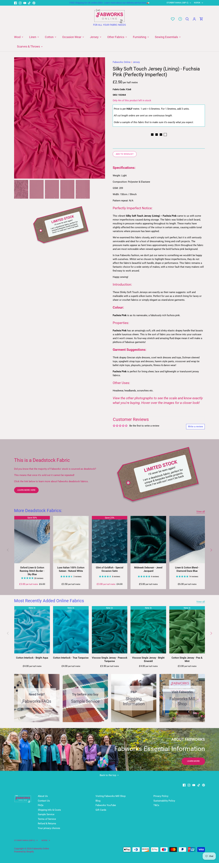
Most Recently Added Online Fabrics (49, 600)
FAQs (40, 805)
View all (200, 511)
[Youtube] (24, 2)
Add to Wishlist (125, 154)
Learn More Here (26, 490)
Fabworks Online (122, 62)
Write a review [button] (195, 426)
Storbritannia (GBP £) (178, 3)
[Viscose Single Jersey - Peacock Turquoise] (109, 630)
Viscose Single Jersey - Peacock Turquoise (109, 659)
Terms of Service (47, 819)
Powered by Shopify (24, 851)
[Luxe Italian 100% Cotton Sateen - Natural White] (71, 539)
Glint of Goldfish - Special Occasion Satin (109, 569)
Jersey (136, 62)
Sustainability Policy (164, 800)
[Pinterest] (34, 2)
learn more (193, 761)
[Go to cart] (201, 19)
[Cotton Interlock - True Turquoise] (71, 630)
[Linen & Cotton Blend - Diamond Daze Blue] (187, 539)
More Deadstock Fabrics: (38, 510)
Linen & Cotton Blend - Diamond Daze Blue (187, 569)
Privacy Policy (160, 796)
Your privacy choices (49, 828)
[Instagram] (20, 2)
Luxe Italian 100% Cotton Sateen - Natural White (70, 569)
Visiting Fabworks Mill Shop (111, 796)
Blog (98, 800)
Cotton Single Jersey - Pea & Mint (187, 659)
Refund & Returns (47, 823)
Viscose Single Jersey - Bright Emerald (148, 659)
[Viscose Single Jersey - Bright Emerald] (148, 630)
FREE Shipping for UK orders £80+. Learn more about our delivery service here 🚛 (109, 2)
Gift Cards (101, 809)
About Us (43, 796)
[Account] (194, 19)
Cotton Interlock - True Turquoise (70, 657)
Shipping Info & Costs (49, 809)
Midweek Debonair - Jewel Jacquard (148, 569)
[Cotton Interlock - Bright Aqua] (32, 630)
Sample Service (46, 814)
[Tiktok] (29, 2)
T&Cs (156, 805)
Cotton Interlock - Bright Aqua (32, 657)
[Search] (187, 19)
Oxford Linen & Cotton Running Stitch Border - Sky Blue (32, 571)
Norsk (197, 3)
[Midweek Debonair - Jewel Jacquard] (148, 539)
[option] (59, 118)
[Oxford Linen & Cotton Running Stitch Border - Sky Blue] (32, 539)
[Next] (100, 118)
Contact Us (44, 800)
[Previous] (19, 118)
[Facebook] (15, 2)
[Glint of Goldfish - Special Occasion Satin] (109, 539)
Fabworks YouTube (106, 805)
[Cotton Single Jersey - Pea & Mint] (187, 630)
